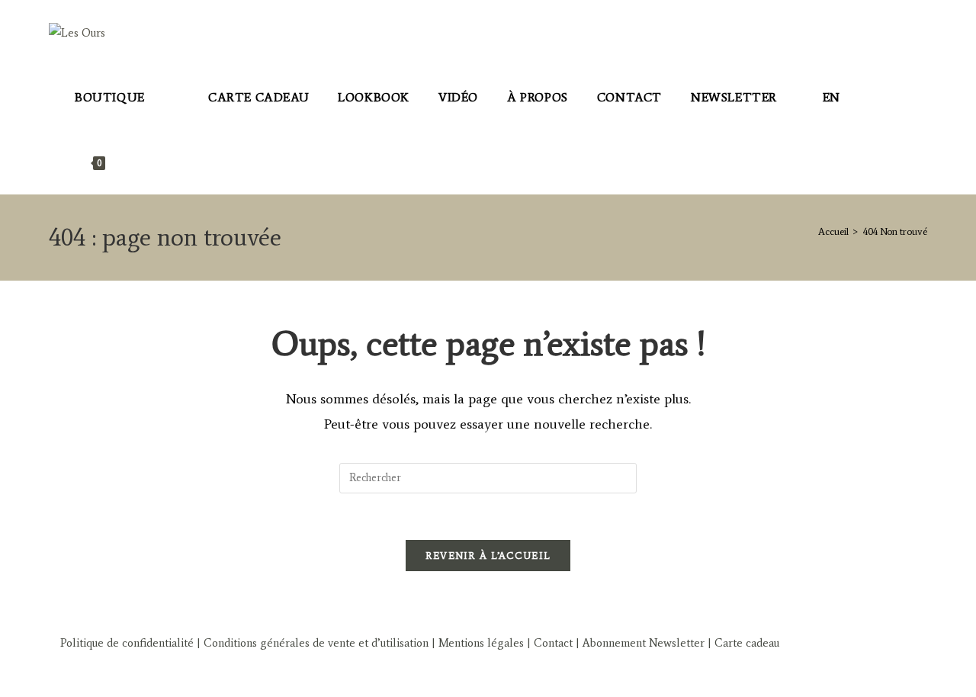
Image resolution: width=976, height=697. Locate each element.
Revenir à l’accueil (488, 555)
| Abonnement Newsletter (640, 643)
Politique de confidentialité (127, 643)
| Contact (550, 643)
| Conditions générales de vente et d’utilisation (311, 643)
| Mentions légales (476, 643)
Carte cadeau (746, 643)
